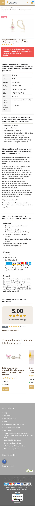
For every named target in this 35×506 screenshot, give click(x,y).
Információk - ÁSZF (10, 418)
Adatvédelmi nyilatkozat (11, 449)
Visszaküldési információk (12, 440)
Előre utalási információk (12, 427)
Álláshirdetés (8, 430)
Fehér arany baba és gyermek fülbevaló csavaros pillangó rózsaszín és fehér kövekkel (13, 371)
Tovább (5, 55)
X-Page (15, 480)
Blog (5, 413)
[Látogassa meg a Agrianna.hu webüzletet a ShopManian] (17, 492)
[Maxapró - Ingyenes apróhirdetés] (17, 499)
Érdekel (5, 389)
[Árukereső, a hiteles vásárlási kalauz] (29, 471)
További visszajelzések (11, 330)
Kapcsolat (7, 416)
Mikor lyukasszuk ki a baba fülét (14, 446)
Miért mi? (7, 421)
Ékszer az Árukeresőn (17, 496)
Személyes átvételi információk (14, 424)
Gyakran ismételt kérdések (12, 443)
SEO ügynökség (17, 502)
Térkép (27, 232)
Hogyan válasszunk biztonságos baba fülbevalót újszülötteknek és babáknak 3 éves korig (18, 435)
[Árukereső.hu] (17, 495)
